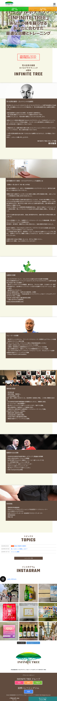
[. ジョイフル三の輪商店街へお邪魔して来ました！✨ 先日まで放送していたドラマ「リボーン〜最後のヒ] (48, 631)
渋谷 (19, 683)
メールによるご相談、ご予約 (42, 9)
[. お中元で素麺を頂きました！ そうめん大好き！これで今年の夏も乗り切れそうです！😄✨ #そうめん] (48, 593)
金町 (28, 683)
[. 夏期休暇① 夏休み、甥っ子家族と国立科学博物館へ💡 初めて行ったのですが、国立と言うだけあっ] (9, 593)
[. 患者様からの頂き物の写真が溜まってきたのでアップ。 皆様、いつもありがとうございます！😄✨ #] (28, 612)
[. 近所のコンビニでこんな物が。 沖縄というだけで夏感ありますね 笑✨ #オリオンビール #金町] (28, 593)
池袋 (28, 691)
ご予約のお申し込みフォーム (14, 698)
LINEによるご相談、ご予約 (14, 9)
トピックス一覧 (28, 558)
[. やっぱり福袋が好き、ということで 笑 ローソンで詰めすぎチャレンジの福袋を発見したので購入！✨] (9, 612)
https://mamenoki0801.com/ (15, 301)
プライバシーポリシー (28, 675)
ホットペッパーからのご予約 (43, 698)
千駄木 (38, 683)
